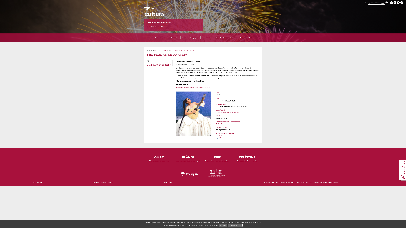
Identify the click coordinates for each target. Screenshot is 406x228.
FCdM (176, 50)
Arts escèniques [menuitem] (159, 38)
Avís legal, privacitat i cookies (103, 182)
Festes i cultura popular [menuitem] (190, 38)
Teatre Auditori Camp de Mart (228, 112)
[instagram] (402, 3)
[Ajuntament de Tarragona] (149, 9)
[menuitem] (158, 61)
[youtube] (391, 3)
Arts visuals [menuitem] (174, 38)
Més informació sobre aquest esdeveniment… (193, 87)
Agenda (166, 50)
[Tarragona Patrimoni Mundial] (217, 178)
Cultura (154, 14)
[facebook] (398, 3)
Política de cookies (235, 225)
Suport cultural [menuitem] (221, 38)
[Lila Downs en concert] (193, 135)
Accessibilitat (37, 182)
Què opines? (168, 182)
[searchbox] (365, 2)
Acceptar (223, 225)
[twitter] (395, 3)
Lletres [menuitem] (207, 38)
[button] (387, 3)
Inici (155, 50)
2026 (171, 50)
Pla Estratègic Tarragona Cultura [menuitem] (241, 38)
